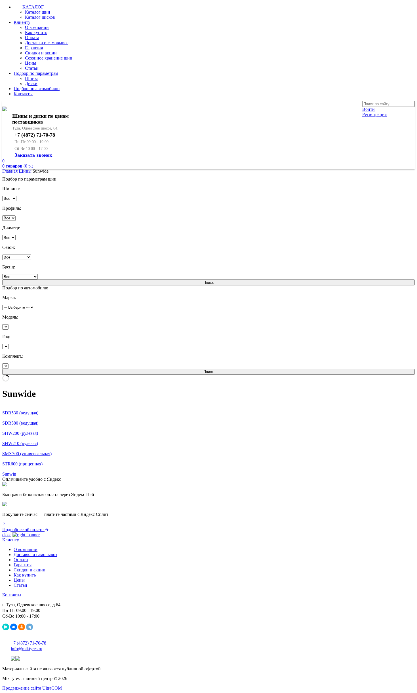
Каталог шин (37, 12)
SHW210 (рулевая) (20, 443)
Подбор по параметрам (36, 73)
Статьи (32, 68)
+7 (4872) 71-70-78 (28, 643)
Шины (31, 78)
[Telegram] (29, 627)
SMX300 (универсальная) (27, 453)
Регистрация (374, 114)
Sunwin (9, 474)
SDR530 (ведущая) (20, 412)
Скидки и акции (41, 52)
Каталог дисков (40, 17)
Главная (10, 171)
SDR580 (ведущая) (20, 423)
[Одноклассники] (21, 627)
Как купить (36, 32)
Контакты (23, 93)
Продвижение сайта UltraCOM (32, 688)
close (6, 534)
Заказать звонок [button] (33, 155)
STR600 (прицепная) (22, 463)
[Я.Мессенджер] (5, 627)
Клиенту (22, 22)
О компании (37, 27)
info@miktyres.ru (26, 648)
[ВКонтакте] (13, 627)
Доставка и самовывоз (46, 42)
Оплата (32, 37)
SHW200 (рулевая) (20, 433)
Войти (368, 109)
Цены (30, 63)
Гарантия (34, 47)
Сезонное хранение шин (48, 58)
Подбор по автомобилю (37, 88)
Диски (31, 83)
